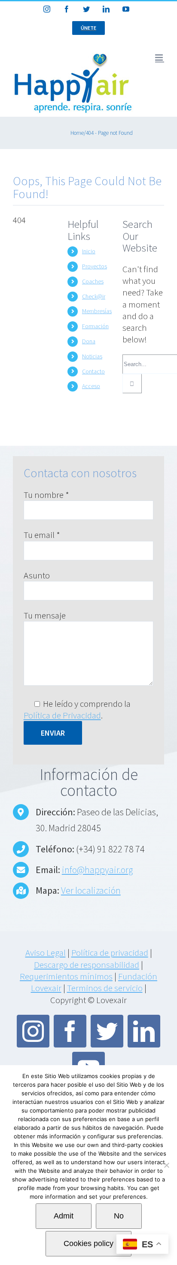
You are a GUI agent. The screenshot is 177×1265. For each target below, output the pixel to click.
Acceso (91, 386)
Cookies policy (88, 1243)
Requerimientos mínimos (66, 976)
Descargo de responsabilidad (86, 964)
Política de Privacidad (62, 715)
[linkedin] (144, 1031)
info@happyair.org (97, 870)
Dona (88, 341)
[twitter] (107, 1031)
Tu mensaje (45, 615)
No (119, 1216)
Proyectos (94, 266)
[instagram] (33, 1031)
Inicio (88, 251)
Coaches (93, 281)
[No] (166, 1165)
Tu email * (42, 535)
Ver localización (91, 890)
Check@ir (93, 296)
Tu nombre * (46, 494)
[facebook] (70, 1031)
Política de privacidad (109, 952)
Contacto (93, 371)
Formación (95, 326)
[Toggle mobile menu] (159, 57)
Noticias (92, 356)
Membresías (97, 311)
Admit (63, 1216)
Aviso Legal (45, 952)
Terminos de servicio (105, 988)
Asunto (37, 575)
